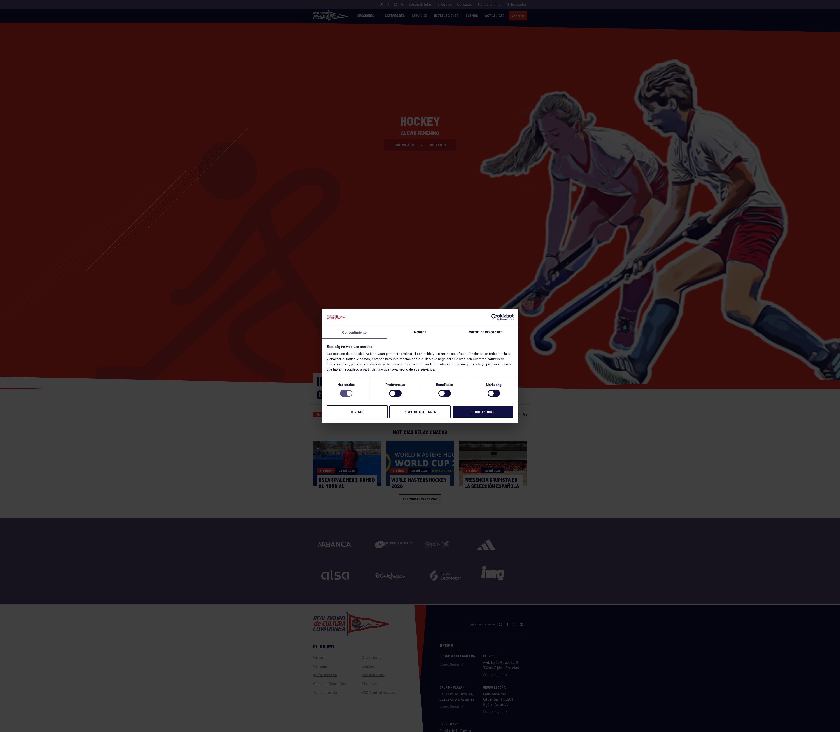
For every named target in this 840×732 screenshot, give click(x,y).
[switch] (395, 393)
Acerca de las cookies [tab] (485, 332)
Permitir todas (483, 412)
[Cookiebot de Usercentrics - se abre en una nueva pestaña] (494, 317)
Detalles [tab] (420, 332)
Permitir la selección (420, 412)
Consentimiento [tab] (354, 332)
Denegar (357, 412)
